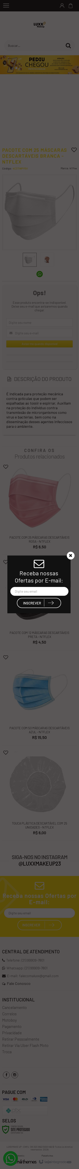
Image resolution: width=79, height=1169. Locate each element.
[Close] (70, 555)
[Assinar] (39, 603)
